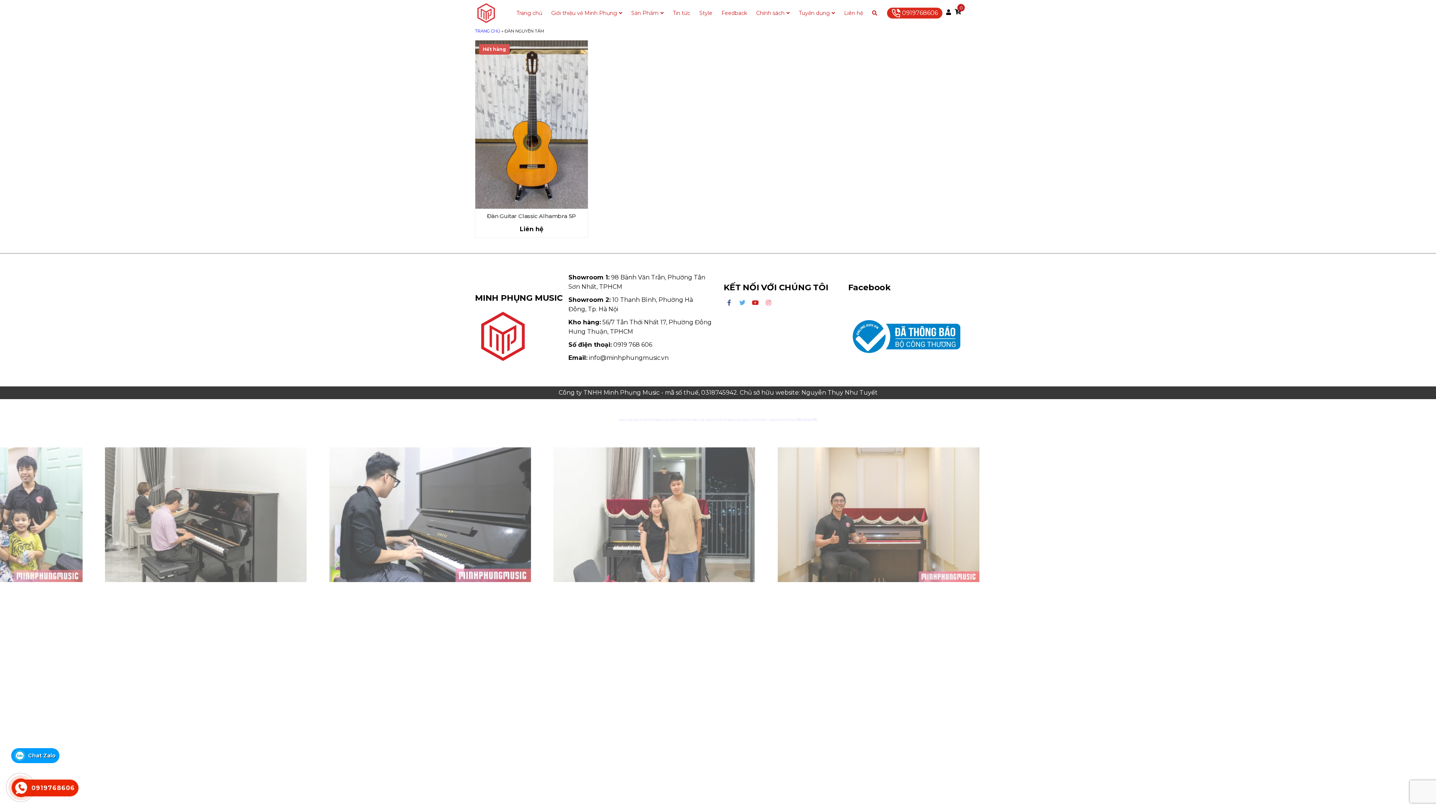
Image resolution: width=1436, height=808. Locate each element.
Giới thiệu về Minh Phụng (584, 13)
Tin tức (681, 13)
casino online (780, 419)
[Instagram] (768, 303)
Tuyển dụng (814, 13)
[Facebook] (729, 303)
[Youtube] (755, 303)
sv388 (796, 419)
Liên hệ (853, 13)
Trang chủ (529, 13)
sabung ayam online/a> (748, 419)
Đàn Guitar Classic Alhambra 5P (531, 216)
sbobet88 (809, 419)
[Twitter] (742, 303)
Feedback (734, 13)
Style (705, 13)
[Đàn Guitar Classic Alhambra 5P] (531, 124)
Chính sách (770, 13)
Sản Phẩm (645, 13)
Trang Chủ (487, 31)
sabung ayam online (636, 419)
